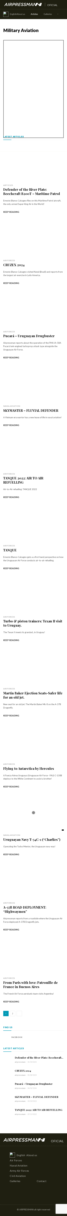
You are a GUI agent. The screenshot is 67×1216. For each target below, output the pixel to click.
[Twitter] (39, 1196)
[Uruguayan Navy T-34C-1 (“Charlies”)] (33, 813)
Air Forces (8, 37)
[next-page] (19, 1013)
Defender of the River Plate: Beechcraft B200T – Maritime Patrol (31, 191)
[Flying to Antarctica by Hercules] (33, 742)
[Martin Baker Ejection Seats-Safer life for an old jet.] (33, 666)
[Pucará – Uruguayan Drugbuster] (33, 309)
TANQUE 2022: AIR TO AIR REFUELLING (23, 480)
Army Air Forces (25, 37)
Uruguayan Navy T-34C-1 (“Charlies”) (31, 839)
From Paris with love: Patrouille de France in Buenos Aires (30, 984)
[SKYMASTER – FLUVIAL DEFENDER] (33, 383)
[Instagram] (33, 1196)
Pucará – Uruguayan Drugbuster (29, 336)
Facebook (16, 1037)
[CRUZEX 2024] (33, 238)
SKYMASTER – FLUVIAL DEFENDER (30, 410)
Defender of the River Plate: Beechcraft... (39, 1057)
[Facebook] (6, 1037)
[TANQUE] (33, 523)
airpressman (20, 1062)
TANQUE (10, 550)
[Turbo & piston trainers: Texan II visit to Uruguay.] (33, 594)
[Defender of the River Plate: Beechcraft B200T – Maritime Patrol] (33, 162)
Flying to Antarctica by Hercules (28, 768)
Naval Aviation (44, 37)
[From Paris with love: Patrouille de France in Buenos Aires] (33, 956)
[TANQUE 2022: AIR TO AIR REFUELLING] (33, 451)
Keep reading (11, 212)
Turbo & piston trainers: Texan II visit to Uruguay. (32, 623)
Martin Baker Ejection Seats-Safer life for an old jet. (32, 695)
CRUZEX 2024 (14, 265)
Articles (8, 185)
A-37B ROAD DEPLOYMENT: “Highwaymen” (24, 909)
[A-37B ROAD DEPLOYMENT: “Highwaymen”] (33, 880)
